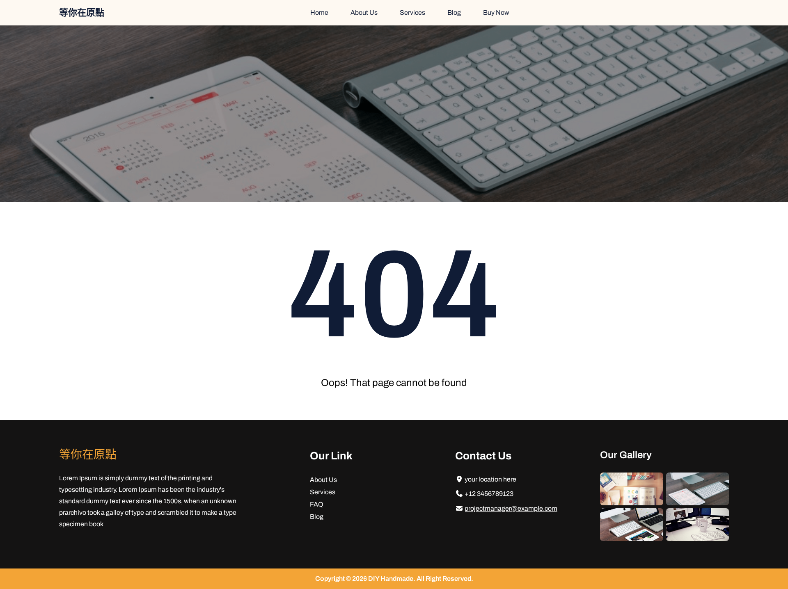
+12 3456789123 (489, 493)
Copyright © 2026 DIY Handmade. (366, 578)
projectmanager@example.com (511, 508)
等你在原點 (81, 13)
